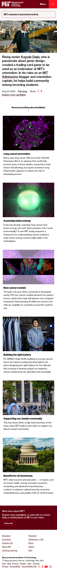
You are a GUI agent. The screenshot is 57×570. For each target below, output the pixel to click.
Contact (36, 563)
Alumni (31, 547)
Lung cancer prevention (16, 153)
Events (15, 563)
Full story (22, 91)
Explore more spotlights (14, 94)
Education (6, 536)
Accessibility (15, 566)
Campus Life (7, 543)
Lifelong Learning (9, 550)
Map (9, 563)
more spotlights (18, 515)
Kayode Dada (30, 57)
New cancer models (14, 287)
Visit (4, 563)
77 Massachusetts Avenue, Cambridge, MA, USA (22, 560)
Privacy (5, 566)
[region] (28, 275)
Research (32, 536)
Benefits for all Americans (18, 475)
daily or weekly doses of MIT (16, 517)
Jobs (29, 563)
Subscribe (8, 523)
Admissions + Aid (35, 539)
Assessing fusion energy (17, 220)
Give (30, 550)
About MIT (6, 547)
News (30, 543)
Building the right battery (17, 354)
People (23, 563)
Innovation (6, 539)
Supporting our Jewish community (22, 418)
